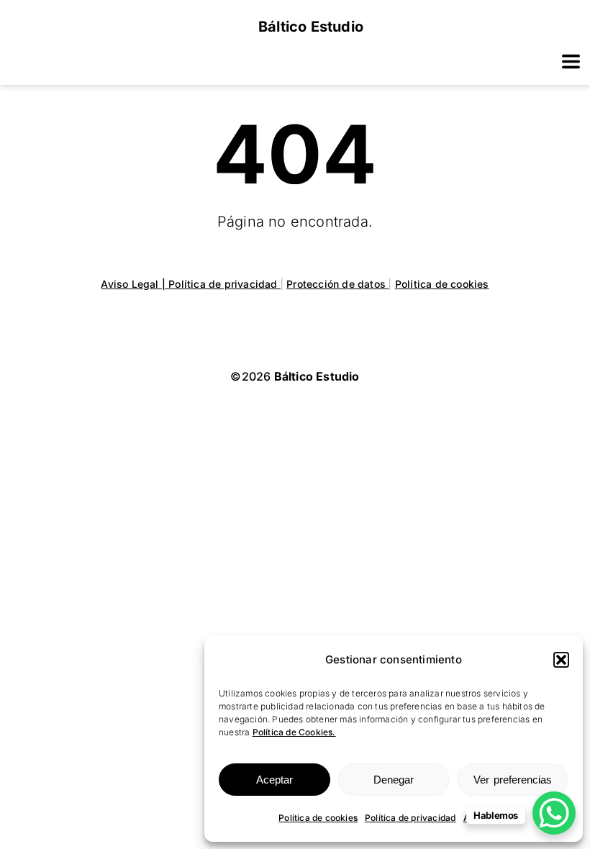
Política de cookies (318, 817)
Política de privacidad (410, 817)
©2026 (294, 376)
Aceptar (274, 779)
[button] (561, 660)
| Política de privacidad (221, 284)
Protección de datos (337, 284)
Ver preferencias (512, 779)
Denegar (393, 779)
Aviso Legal (131, 284)
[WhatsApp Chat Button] (554, 813)
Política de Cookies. (294, 732)
